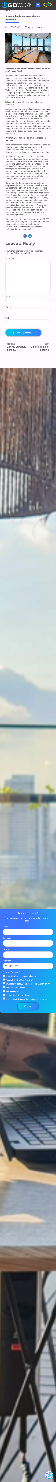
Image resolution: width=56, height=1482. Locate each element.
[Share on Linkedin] (30, 236)
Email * (8, 307)
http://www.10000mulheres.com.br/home (25, 227)
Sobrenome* (8, 938)
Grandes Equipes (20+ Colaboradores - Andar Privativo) (28, 984)
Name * (8, 296)
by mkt (30, 27)
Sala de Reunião (12, 991)
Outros (8, 10)
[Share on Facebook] (25, 236)
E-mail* (6, 949)
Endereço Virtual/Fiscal (15, 988)
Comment (11, 258)
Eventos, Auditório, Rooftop (17, 995)
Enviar (28, 1006)
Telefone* (7, 961)
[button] (38, 5)
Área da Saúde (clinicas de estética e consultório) (26, 999)
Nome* (6, 927)
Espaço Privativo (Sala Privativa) (19, 980)
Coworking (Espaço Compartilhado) (20, 976)
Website (9, 318)
